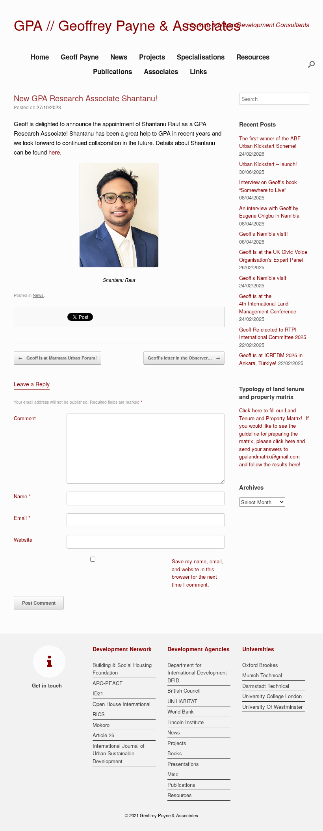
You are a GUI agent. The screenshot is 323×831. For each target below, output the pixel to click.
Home (40, 56)
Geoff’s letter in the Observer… (184, 358)
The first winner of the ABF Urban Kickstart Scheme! (270, 142)
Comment (25, 418)
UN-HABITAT (182, 701)
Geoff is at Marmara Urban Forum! (57, 358)
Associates (161, 71)
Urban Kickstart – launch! (268, 164)
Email (22, 518)
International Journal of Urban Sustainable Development (119, 753)
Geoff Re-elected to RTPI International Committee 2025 (272, 333)
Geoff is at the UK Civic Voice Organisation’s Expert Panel (273, 255)
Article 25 (103, 735)
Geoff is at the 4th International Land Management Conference (267, 303)
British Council (183, 690)
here (54, 152)
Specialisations (201, 56)
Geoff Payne (79, 56)
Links (198, 71)
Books (174, 753)
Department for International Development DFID (197, 672)
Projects (152, 56)
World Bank (180, 711)
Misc (172, 774)
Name (22, 496)
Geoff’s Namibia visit (262, 277)
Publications (112, 71)
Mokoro (101, 725)
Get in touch (47, 685)
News (118, 56)
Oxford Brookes (260, 665)
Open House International (121, 704)
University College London (272, 696)
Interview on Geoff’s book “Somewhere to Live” (268, 186)
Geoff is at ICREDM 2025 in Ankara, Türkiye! (271, 359)
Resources (252, 56)
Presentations (183, 764)
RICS (99, 714)
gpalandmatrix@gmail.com (269, 456)
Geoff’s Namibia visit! (263, 233)
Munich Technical (262, 675)
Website (23, 539)
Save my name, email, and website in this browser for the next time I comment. (197, 572)
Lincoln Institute (185, 722)
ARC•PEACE (108, 683)
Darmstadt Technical (265, 685)
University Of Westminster (272, 706)
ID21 (98, 693)
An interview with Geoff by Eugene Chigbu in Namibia (269, 212)
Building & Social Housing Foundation (122, 668)
